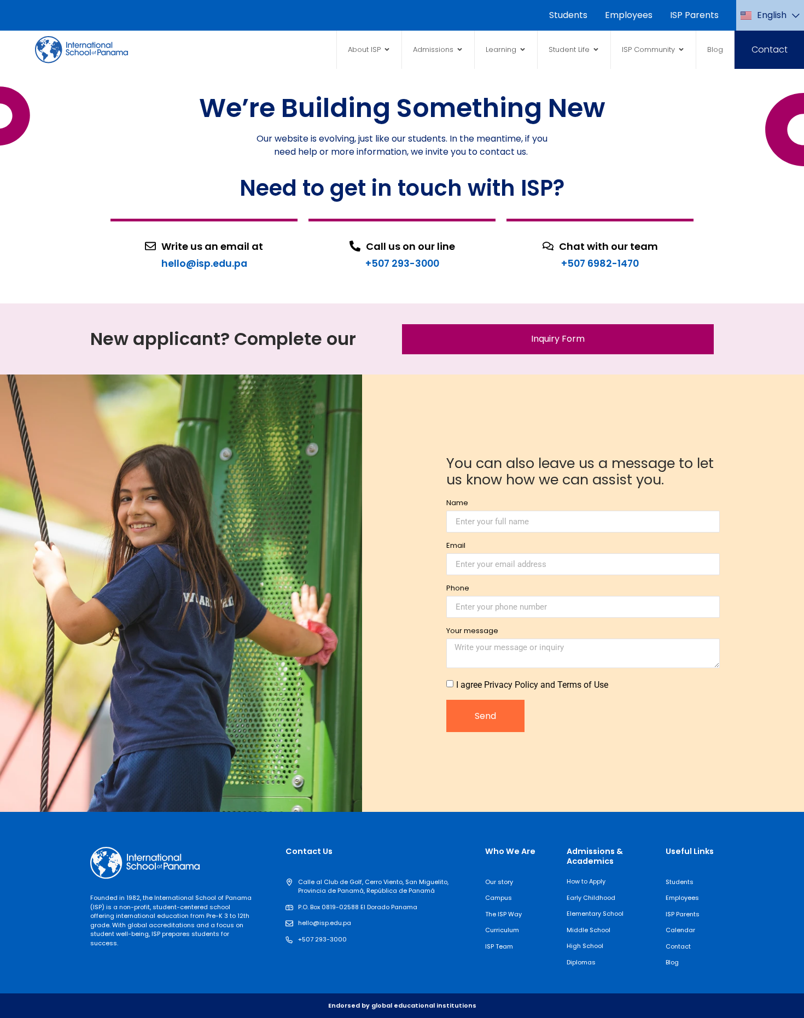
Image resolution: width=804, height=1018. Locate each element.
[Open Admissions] (459, 49)
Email (455, 546)
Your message (472, 631)
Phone (457, 588)
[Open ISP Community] (681, 49)
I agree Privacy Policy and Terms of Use (532, 685)
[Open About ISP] (387, 49)
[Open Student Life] (595, 49)
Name (457, 503)
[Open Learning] (522, 49)
